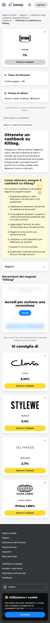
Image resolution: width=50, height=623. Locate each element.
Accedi (25, 313)
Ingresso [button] (41, 5)
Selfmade (25, 458)
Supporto (7, 551)
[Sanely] (15, 4)
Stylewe (25, 415)
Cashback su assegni (12, 564)
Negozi (5, 538)
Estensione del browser (14, 542)
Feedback (7, 578)
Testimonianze (9, 547)
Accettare (25, 614)
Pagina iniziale (9, 533)
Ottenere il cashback (25, 61)
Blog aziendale (9, 556)
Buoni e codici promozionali (18, 125)
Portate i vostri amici (12, 568)
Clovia (25, 373)
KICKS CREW (25, 500)
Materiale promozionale (14, 573)
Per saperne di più (34, 608)
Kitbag (25, 49)
